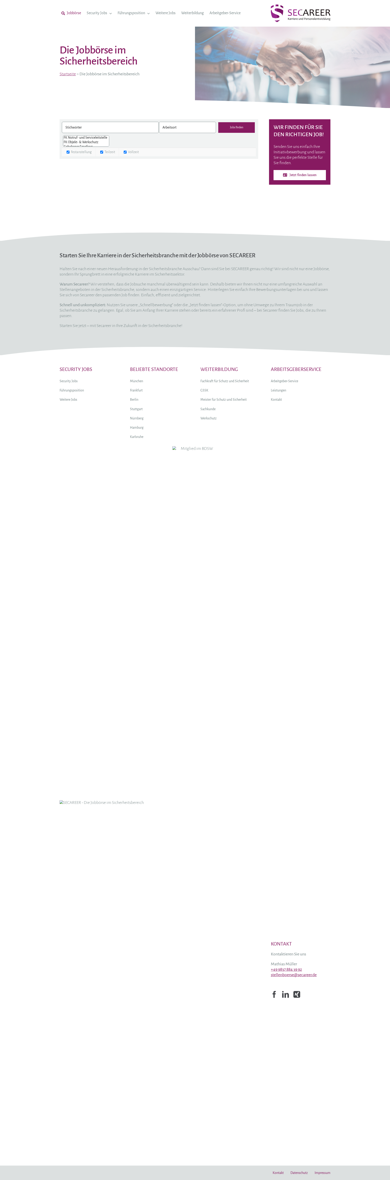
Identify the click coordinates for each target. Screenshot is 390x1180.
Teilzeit (109, 152)
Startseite (68, 74)
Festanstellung (81, 152)
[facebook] (274, 994)
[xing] (296, 994)
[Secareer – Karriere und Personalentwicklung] (300, 7)
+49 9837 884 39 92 (286, 969)
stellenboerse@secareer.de (294, 975)
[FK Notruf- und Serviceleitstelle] (86, 138)
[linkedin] (285, 994)
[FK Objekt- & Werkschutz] (86, 142)
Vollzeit (133, 152)
